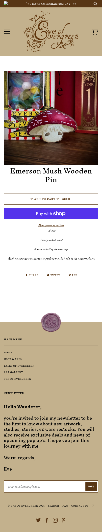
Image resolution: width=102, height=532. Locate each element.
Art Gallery (13, 372)
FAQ (65, 505)
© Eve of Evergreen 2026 (26, 505)
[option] (51, 118)
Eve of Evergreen (17, 378)
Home (8, 352)
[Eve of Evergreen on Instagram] (55, 521)
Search (53, 505)
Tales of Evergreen (19, 365)
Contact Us (79, 505)
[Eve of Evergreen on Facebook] (47, 521)
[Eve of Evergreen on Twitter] (38, 521)
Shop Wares (13, 359)
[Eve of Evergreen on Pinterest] (63, 521)
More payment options (51, 225)
